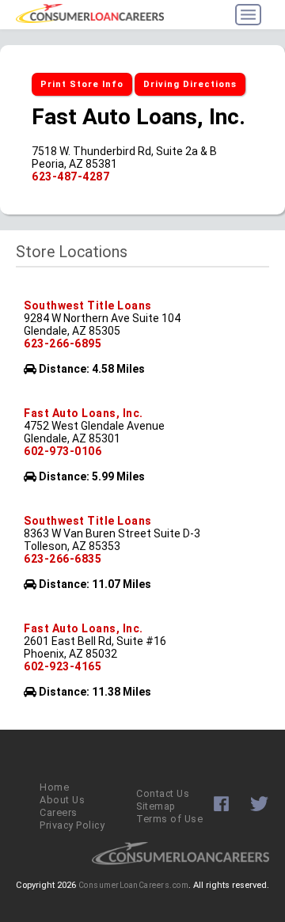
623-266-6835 (62, 558)
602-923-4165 (62, 666)
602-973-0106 (62, 451)
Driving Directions (190, 84)
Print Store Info (82, 84)
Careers (59, 812)
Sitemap (156, 806)
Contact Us (162, 793)
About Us (62, 800)
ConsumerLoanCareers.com (133, 885)
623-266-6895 (62, 343)
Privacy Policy (72, 825)
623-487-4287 (70, 176)
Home (54, 787)
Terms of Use (169, 819)
